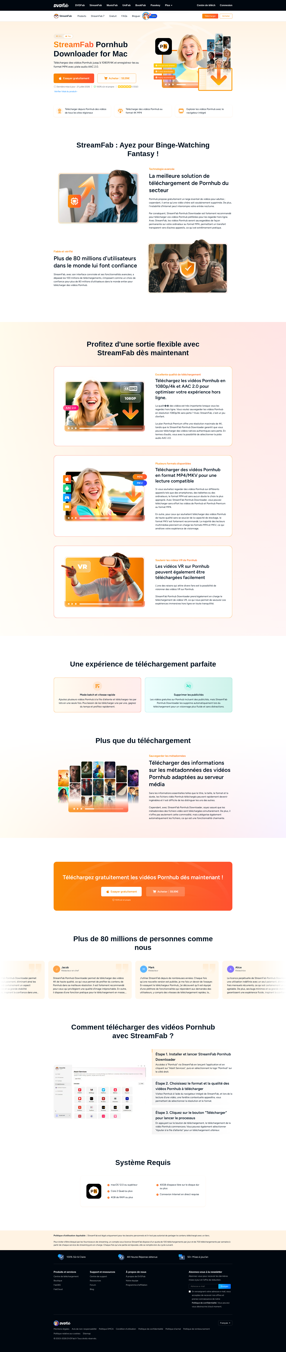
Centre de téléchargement (66, 1276)
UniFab (126, 5)
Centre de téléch (206, 5)
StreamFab (96, 5)
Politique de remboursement (196, 1329)
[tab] (58, 36)
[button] (210, 16)
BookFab (140, 5)
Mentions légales (61, 1329)
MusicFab (112, 5)
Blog (92, 1289)
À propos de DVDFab (135, 1276)
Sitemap (87, 1333)
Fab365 (57, 1285)
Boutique (58, 1280)
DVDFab (80, 5)
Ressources (95, 1280)
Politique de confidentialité (204, 1303)
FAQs (124, 16)
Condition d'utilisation (126, 1329)
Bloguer (136, 16)
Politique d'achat (173, 1329)
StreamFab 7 (97, 16)
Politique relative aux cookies (67, 1333)
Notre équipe (132, 1280)
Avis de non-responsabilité (84, 1329)
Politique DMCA (106, 1329)
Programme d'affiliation (136, 1285)
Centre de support (98, 1276)
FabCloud (58, 1289)
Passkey (155, 5)
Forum (93, 1285)
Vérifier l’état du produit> (65, 91)
